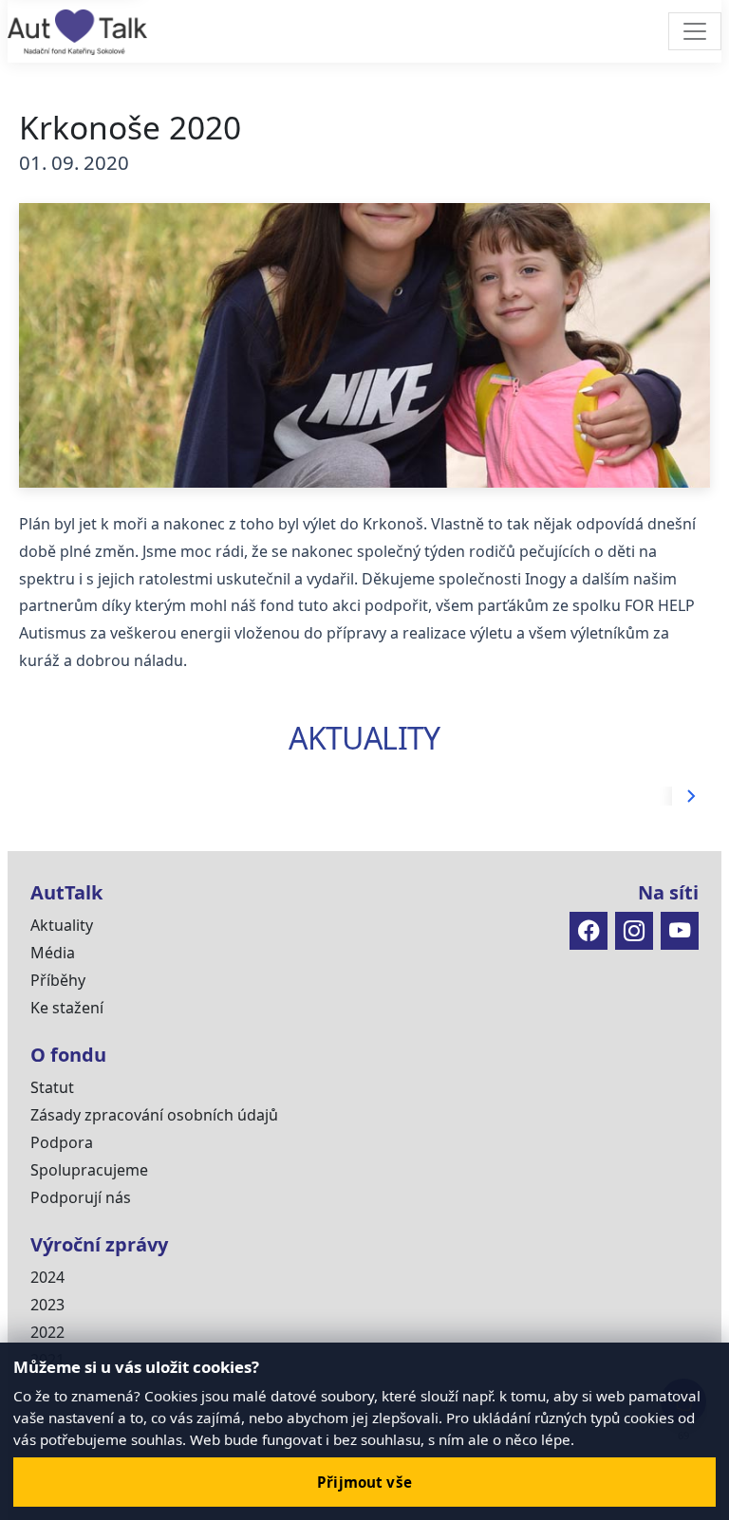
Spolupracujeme (89, 1169)
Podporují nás (80, 1197)
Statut (52, 1087)
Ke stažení (66, 1007)
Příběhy (57, 980)
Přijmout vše (364, 1482)
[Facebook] (589, 931)
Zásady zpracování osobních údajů (154, 1114)
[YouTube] (680, 931)
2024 (47, 1277)
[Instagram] (634, 931)
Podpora (61, 1142)
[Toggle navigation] (694, 31)
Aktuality (61, 925)
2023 (47, 1304)
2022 (47, 1332)
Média (52, 952)
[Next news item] (691, 796)
